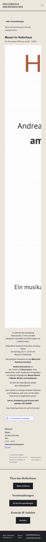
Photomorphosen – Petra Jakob (36, 458)
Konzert (7, 447)
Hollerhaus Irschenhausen (13, 5)
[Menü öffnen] (42, 5)
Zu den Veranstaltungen (23, 503)
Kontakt (23, 520)
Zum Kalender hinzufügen (20, 418)
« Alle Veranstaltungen (14, 21)
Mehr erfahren (23, 486)
